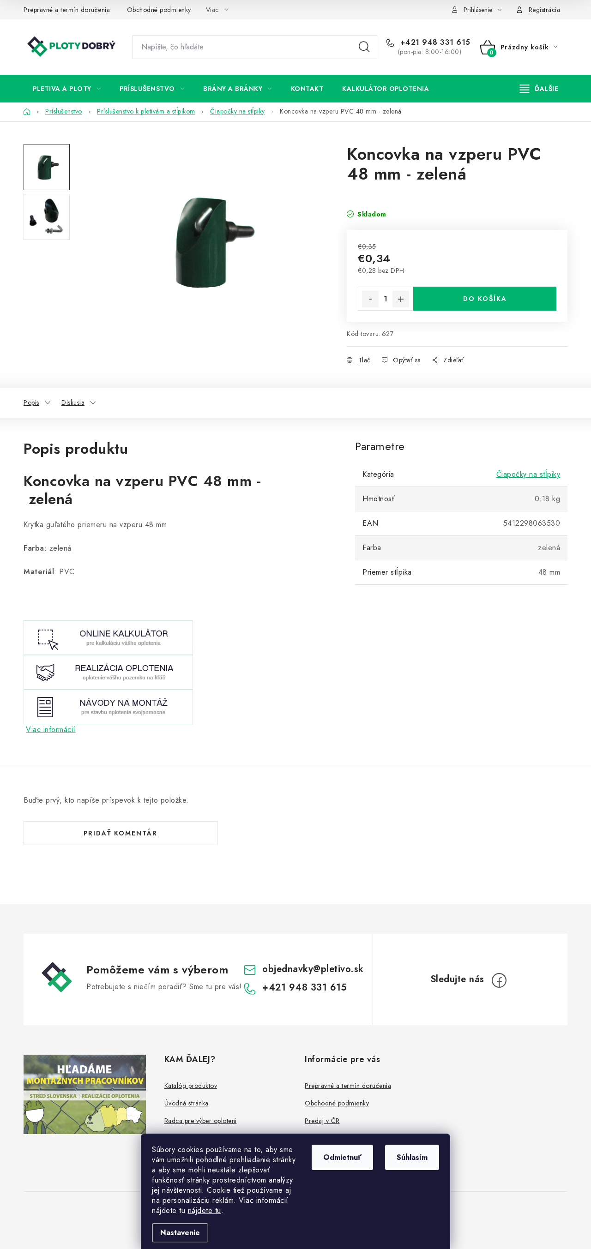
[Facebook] (499, 980)
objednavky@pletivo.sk (313, 969)
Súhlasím (412, 1157)
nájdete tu (204, 1210)
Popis (31, 402)
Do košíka (485, 298)
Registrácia (545, 9)
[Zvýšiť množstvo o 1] (400, 299)
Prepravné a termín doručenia (67, 9)
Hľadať (364, 47)
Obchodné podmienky (159, 9)
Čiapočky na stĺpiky (528, 474)
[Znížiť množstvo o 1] (370, 299)
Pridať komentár (120, 833)
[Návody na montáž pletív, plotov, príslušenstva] (108, 706)
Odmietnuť (342, 1157)
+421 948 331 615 (434, 42)
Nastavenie (180, 1232)
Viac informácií (51, 729)
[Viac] (539, 88)
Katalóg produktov (190, 1085)
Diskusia (72, 402)
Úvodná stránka (186, 1103)
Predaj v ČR (322, 1120)
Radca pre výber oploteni (200, 1120)
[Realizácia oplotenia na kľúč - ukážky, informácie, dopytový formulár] (108, 671)
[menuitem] (67, 88)
